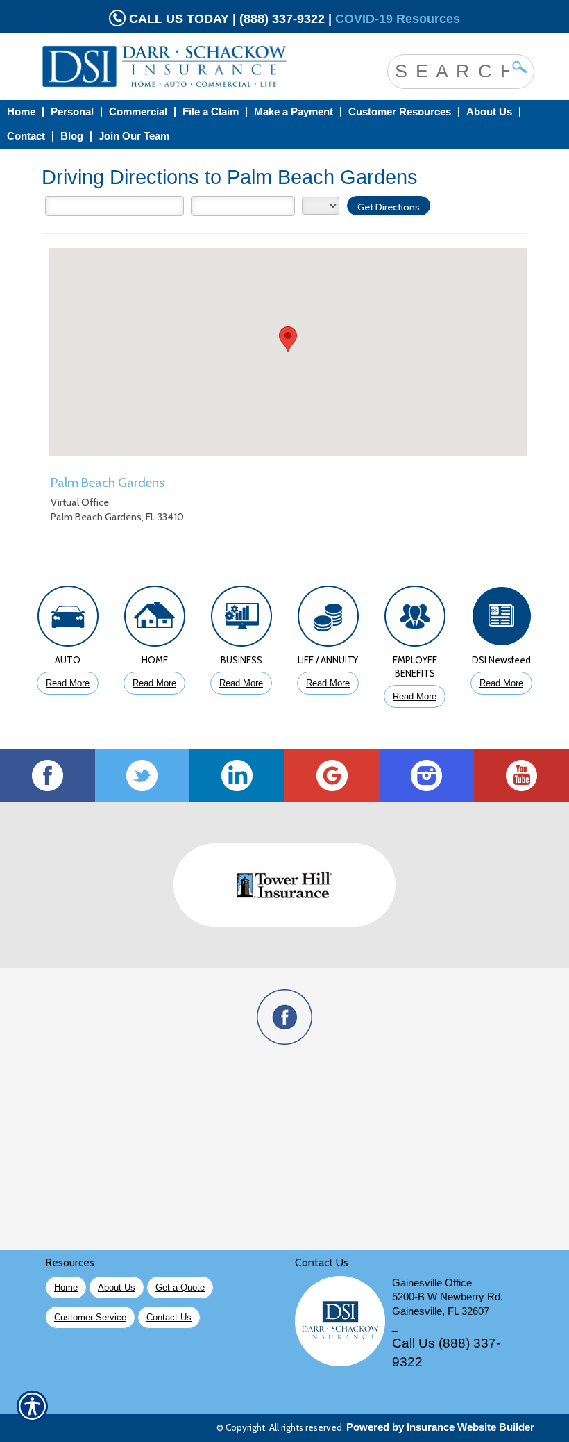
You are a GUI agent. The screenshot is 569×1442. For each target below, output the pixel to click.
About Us (116, 1287)
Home (66, 1287)
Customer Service (90, 1317)
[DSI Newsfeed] (501, 620)
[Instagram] (427, 775)
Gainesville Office (432, 1282)
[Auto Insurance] (68, 620)
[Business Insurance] (241, 620)
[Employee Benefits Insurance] (415, 620)
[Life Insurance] (328, 620)
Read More (68, 683)
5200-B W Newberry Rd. (447, 1296)
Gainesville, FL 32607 (440, 1311)
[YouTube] (521, 775)
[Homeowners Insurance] (154, 620)
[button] (288, 339)
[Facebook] (47, 775)
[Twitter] (142, 775)
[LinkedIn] (237, 775)
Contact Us (169, 1317)
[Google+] (332, 775)
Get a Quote (180, 1287)
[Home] (176, 66)
